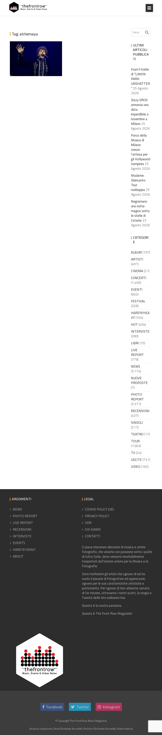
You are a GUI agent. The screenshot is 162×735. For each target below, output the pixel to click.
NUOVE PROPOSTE (139, 380)
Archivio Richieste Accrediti (99, 729)
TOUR (135, 441)
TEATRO (137, 434)
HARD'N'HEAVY (140, 315)
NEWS (135, 366)
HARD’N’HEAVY (24, 549)
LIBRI (135, 343)
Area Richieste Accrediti (68, 729)
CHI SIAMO (93, 529)
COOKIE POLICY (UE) (99, 509)
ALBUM (136, 252)
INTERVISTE (140, 331)
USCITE (136, 459)
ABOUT (18, 556)
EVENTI (136, 289)
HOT (134, 324)
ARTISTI (137, 259)
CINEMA (137, 271)
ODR (88, 522)
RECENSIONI (140, 410)
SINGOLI (137, 422)
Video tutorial (125, 729)
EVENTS (19, 542)
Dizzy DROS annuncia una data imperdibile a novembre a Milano (140, 111)
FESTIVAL (138, 301)
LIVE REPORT (137, 352)
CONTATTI (92, 536)
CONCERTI (138, 277)
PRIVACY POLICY (97, 516)
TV (133, 452)
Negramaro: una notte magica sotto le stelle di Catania (140, 211)
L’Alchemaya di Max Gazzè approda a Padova (36, 64)
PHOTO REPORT (137, 397)
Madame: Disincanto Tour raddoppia (138, 182)
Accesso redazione (40, 729)
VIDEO (135, 466)
